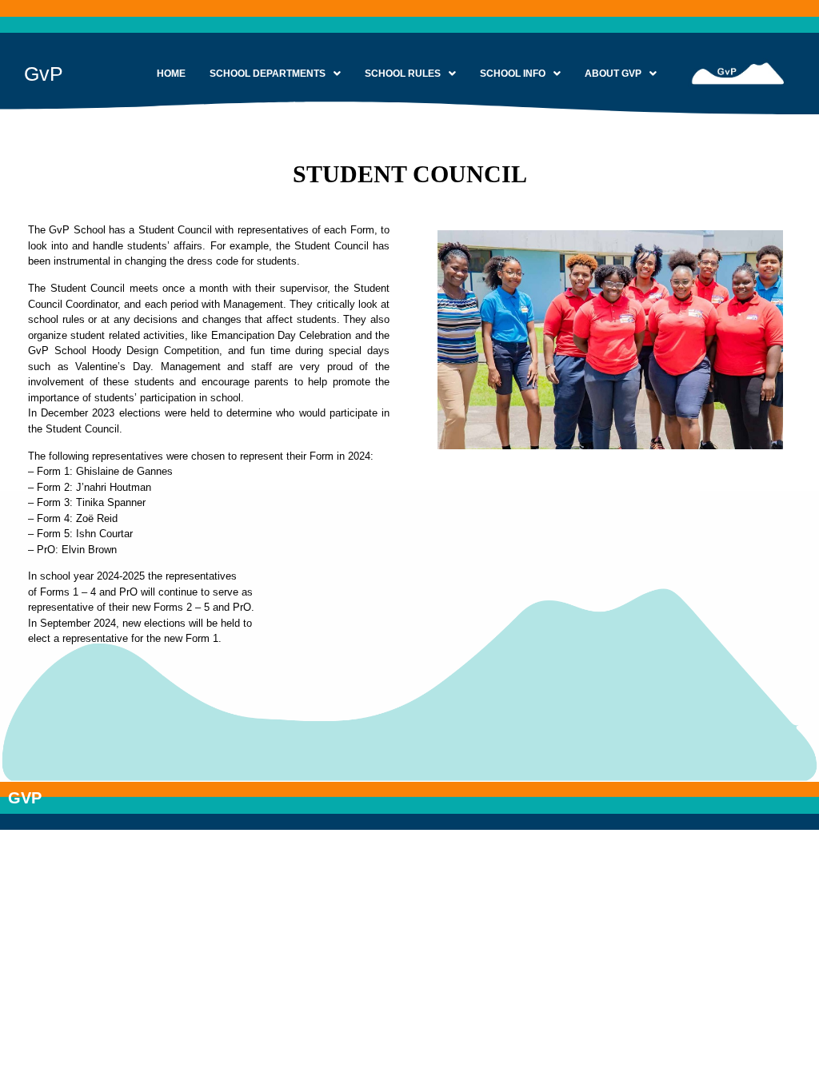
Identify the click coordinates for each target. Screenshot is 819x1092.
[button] (275, 73)
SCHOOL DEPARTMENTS (268, 73)
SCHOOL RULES (403, 73)
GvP (43, 73)
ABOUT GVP (613, 73)
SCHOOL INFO (512, 73)
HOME (171, 73)
